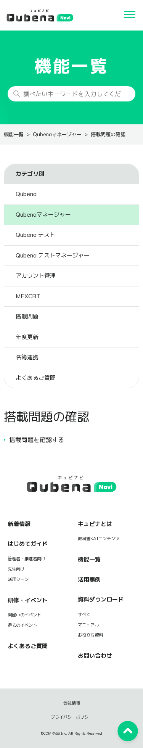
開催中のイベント (24, 615)
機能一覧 (14, 134)
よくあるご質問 (28, 646)
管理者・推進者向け (26, 559)
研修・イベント (28, 600)
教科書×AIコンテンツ (98, 538)
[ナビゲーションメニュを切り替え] (129, 15)
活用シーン (18, 579)
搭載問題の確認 (108, 134)
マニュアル (88, 625)
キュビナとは (95, 524)
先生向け (16, 569)
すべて (84, 614)
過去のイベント (22, 625)
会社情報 (71, 703)
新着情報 (19, 524)
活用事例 (89, 579)
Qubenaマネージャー (57, 134)
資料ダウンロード (101, 599)
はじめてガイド (28, 544)
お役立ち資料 (90, 635)
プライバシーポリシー (72, 717)
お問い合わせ (95, 655)
